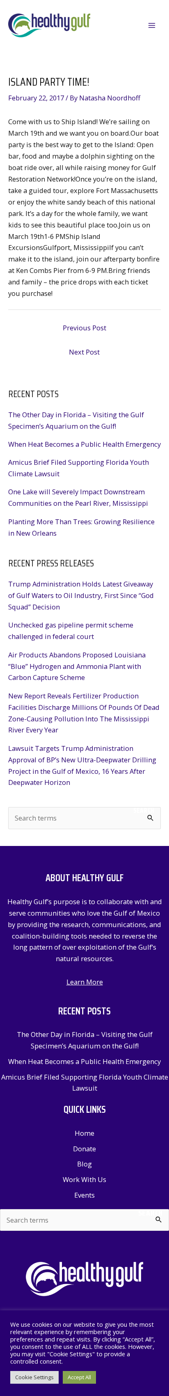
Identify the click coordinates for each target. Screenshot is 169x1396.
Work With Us (84, 1179)
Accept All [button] (79, 1377)
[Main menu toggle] (151, 25)
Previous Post (84, 327)
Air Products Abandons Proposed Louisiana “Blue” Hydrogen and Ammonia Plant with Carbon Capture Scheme (77, 666)
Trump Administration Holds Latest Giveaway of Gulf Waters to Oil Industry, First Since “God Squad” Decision (81, 595)
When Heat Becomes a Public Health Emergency (84, 444)
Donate (84, 1148)
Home (84, 1133)
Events (84, 1195)
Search (144, 810)
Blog (84, 1164)
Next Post (84, 352)
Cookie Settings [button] (34, 1377)
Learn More (84, 982)
